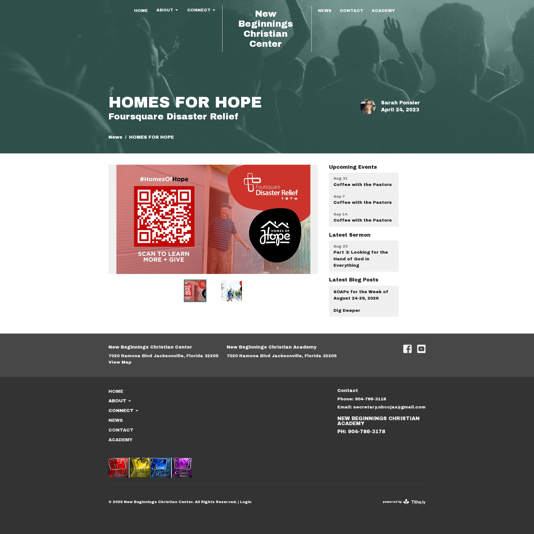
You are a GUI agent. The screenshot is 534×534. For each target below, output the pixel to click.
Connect (199, 10)
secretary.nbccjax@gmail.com (389, 407)
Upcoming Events (353, 167)
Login (245, 502)
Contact (351, 10)
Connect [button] (121, 410)
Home (141, 10)
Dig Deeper (346, 310)
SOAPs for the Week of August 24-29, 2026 (360, 295)
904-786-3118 (370, 399)
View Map (120, 362)
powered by (402, 506)
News (325, 10)
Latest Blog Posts (353, 280)
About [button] (117, 400)
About (164, 10)
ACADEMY (383, 10)
